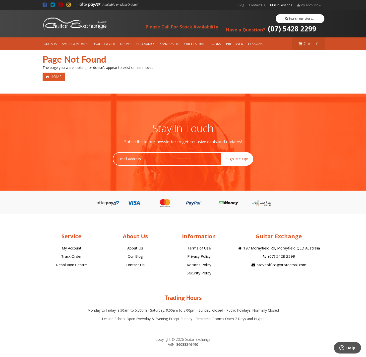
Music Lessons (281, 5)
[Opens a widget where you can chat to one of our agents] (347, 348)
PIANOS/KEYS (169, 43)
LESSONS (255, 43)
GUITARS (50, 43)
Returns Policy (199, 264)
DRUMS (125, 43)
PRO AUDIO (145, 43)
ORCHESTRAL (194, 43)
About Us (135, 247)
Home (55, 76)
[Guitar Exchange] (75, 23)
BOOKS (215, 43)
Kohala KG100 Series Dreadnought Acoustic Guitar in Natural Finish (39, 336)
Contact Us (257, 5)
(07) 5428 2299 (271, 28)
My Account (71, 247)
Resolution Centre (71, 264)
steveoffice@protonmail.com (281, 264)
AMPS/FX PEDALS (75, 43)
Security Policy (199, 272)
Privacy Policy (199, 256)
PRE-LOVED (234, 43)
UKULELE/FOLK (104, 43)
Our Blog (135, 256)
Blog (241, 5)
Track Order (71, 256)
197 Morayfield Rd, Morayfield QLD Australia (281, 247)
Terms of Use (199, 247)
